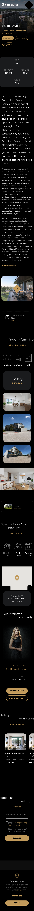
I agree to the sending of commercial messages (18, 830)
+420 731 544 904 (17, 677)
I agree (18, 824)
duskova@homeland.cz (17, 679)
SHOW (3, 313)
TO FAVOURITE (3, 44)
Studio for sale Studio (13, 735)
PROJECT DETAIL (7, 502)
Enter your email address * (17, 814)
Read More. (19, 890)
